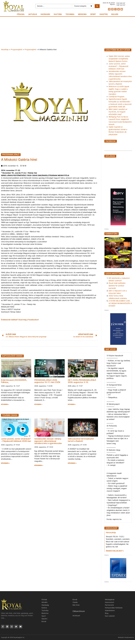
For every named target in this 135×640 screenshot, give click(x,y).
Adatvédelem (110, 610)
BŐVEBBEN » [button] (5, 404)
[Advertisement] (67, 32)
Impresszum (109, 602)
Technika (69, 14)
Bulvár (114, 14)
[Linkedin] (112, 9)
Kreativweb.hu (129, 637)
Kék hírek (76, 605)
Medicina (82, 14)
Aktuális (32, 14)
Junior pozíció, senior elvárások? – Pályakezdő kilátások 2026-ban (16, 440)
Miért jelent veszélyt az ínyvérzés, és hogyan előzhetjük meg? (118, 111)
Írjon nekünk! (110, 616)
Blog (106, 613)
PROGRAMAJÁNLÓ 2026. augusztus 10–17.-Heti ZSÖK (47, 381)
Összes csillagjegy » (115, 551)
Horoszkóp (111, 532)
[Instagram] (115, 9)
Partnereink (109, 605)
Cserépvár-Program (116, 96)
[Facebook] (109, 9)
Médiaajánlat (109, 600)
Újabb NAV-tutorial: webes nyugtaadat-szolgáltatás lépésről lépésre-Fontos (119, 58)
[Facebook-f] (3, 626)
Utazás (75, 602)
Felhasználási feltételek (113, 608)
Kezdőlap (5, 49)
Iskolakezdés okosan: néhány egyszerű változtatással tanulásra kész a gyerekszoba (48, 441)
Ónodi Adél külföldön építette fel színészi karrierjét (117, 285)
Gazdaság (45, 14)
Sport (93, 14)
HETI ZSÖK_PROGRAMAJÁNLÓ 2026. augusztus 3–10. (82, 381)
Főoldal (21, 14)
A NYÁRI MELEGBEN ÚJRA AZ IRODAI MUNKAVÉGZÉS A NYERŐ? (120, 303)
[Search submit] (97, 6)
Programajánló (16, 49)
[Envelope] (121, 9)
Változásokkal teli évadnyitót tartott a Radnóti (81, 440)
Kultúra (58, 14)
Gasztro (104, 14)
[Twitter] (118, 9)
